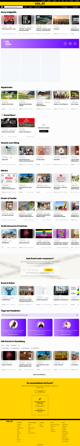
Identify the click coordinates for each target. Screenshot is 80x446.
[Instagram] (70, 43)
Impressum (53, 426)
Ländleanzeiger (65, 424)
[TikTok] (75, 43)
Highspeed (43, 0)
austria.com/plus (65, 437)
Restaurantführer (31, 428)
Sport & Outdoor (26, 348)
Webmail (49, 0)
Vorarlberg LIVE (20, 428)
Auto (67, 0)
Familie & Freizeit (15, 348)
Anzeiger (71, 0)
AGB (51, 428)
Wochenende (37, 7)
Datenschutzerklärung (45, 272)
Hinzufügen (75, 7)
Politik (18, 431)
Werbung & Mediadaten (55, 424)
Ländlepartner (64, 431)
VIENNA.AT (64, 436)
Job (59, 0)
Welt (18, 429)
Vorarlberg (65, 7)
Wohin (29, 431)
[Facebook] (65, 43)
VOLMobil (55, 0)
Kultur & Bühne (36, 348)
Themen (18, 441)
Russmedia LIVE (65, 441)
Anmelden (48, 270)
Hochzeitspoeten (65, 432)
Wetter (29, 424)
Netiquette (53, 429)
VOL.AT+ (18, 426)
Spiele (41, 424)
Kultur (18, 436)
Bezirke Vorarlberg (31, 432)
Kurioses (18, 439)
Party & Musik (6, 348)
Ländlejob (64, 429)
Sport (18, 434)
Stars (18, 437)
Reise (29, 429)
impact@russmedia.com (40, 410)
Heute (25, 7)
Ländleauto (64, 426)
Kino (29, 426)
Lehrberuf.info (64, 434)
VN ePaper (77, 0)
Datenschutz (53, 431)
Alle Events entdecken (39, 374)
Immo (63, 0)
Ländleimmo (64, 428)
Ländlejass (42, 426)
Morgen (31, 7)
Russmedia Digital (65, 439)
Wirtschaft (19, 432)
